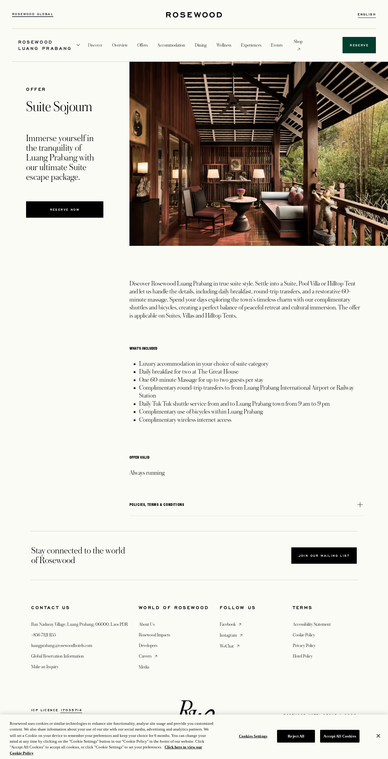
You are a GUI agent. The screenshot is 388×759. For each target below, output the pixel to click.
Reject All (296, 736)
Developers (148, 645)
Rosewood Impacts (154, 634)
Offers (142, 45)
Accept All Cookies (339, 736)
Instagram (232, 635)
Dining (201, 45)
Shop (298, 41)
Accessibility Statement (312, 624)
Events (277, 45)
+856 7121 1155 (43, 634)
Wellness (223, 45)
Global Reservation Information (57, 656)
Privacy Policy (304, 645)
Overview (120, 45)
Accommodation (171, 45)
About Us (147, 624)
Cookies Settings (253, 736)
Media (144, 667)
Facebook (231, 624)
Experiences (251, 45)
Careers (149, 655)
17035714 (71, 710)
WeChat (230, 645)
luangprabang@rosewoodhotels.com (61, 645)
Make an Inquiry (45, 666)
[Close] (378, 736)
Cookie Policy (304, 634)
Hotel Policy (303, 656)
